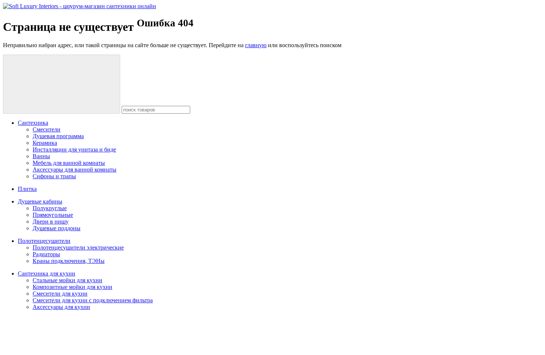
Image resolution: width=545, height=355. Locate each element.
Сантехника (33, 123)
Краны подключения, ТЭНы (69, 261)
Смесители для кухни (60, 293)
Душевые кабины (40, 201)
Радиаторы (46, 254)
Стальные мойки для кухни (67, 280)
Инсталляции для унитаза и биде (74, 149)
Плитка (27, 189)
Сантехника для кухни (46, 273)
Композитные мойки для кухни (72, 287)
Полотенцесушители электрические (78, 247)
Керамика (45, 143)
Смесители (46, 129)
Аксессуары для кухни (61, 307)
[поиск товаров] (61, 84)
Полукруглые (50, 208)
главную (256, 45)
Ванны (41, 156)
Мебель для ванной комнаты (69, 163)
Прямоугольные (53, 215)
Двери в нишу (51, 221)
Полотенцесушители (44, 241)
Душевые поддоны (56, 228)
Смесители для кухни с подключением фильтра (93, 300)
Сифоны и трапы (54, 176)
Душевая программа (58, 136)
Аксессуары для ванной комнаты (74, 169)
